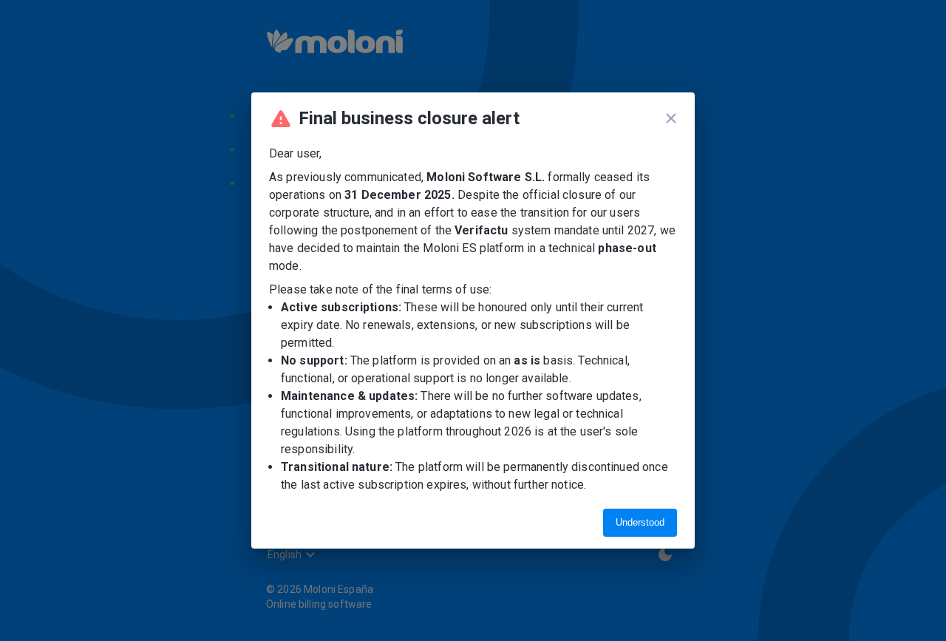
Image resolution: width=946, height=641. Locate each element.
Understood (640, 522)
